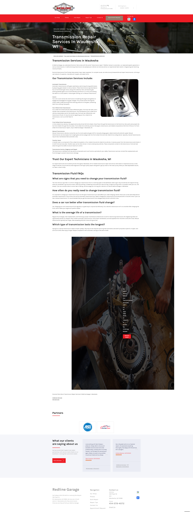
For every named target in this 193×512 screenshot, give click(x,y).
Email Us (112, 507)
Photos (67, 17)
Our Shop (57, 17)
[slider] (88, 460)
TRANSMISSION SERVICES (62, 31)
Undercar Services (57, 398)
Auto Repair (77, 17)
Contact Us (100, 17)
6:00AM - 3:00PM (124, 8)
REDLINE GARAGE (59, 29)
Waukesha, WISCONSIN (122, 466)
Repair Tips (89, 17)
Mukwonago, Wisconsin (92, 468)
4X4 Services (55, 399)
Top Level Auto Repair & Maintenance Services (82, 29)
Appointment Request (114, 17)
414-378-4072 (104, 5)
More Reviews (58, 460)
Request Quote (127, 336)
